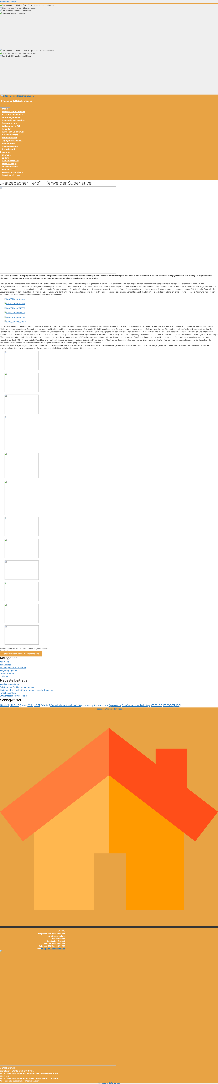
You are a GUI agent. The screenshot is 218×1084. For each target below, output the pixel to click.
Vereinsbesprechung (9, 684)
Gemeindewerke (10, 146)
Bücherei (24, 705)
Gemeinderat (58, 705)
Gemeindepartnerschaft (13, 120)
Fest (37, 705)
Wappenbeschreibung (12, 172)
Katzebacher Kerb (8, 693)
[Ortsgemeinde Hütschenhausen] (17, 96)
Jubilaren (4, 676)
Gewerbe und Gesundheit (7, 150)
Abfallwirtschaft (10, 135)
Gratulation (73, 705)
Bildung (5, 158)
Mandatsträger (9, 164)
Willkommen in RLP (11, 126)
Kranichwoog (8, 143)
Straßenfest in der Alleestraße (13, 696)
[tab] (109, 5)
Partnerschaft (101, 705)
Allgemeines (5, 665)
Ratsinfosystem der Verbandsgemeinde (21, 654)
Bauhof (4, 705)
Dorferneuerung (9, 123)
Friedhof (45, 705)
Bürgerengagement (11, 117)
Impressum (103, 1083)
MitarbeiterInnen (10, 166)
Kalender (6, 129)
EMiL (30, 705)
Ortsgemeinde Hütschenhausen (16, 101)
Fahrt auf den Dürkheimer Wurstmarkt (17, 687)
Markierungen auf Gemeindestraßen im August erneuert (24, 648)
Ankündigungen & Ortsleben (13, 667)
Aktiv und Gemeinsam (12, 114)
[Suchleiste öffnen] (2, 106)
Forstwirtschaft (9, 137)
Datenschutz (114, 1083)
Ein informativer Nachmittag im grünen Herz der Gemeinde (26, 690)
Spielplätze (115, 705)
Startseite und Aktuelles (13, 112)
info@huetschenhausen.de (53, 948)
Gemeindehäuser (10, 161)
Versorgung (172, 705)
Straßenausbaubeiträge (136, 705)
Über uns (6, 155)
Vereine (5, 169)
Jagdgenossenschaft (12, 140)
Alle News (4, 662)
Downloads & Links (11, 175)
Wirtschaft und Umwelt (13, 132)
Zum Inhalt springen (8, 1)
